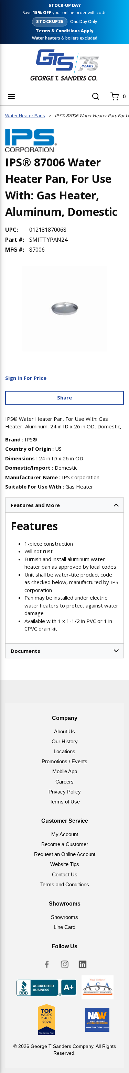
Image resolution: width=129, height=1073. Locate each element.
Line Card (64, 927)
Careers (64, 782)
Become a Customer (64, 844)
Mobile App (64, 771)
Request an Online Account (64, 854)
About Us (64, 731)
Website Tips (64, 864)
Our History (65, 741)
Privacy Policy (65, 792)
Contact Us (64, 874)
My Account (64, 834)
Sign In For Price (25, 377)
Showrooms (64, 917)
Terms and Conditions (64, 884)
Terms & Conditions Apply (64, 31)
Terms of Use (65, 801)
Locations (64, 751)
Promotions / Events (64, 761)
